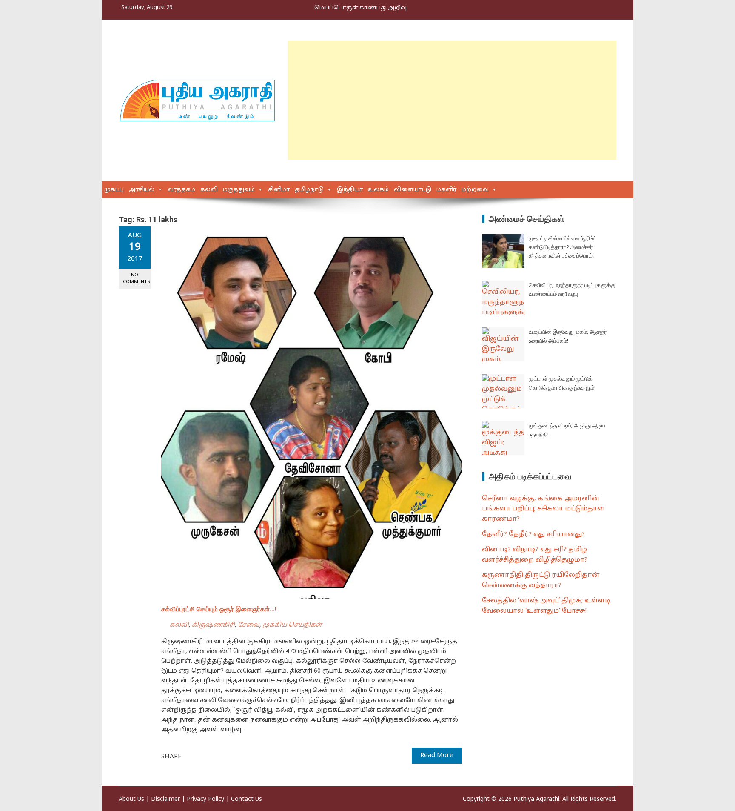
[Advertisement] (452, 100)
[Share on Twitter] (200, 756)
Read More (436, 755)
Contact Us (246, 799)
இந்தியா (350, 189)
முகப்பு (114, 189)
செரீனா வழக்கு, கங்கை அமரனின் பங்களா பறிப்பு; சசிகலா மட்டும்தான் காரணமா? (543, 509)
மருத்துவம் (239, 189)
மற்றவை (475, 189)
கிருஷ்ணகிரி (213, 625)
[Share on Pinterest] (209, 756)
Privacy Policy (205, 799)
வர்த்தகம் (181, 189)
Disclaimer (165, 799)
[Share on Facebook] (190, 756)
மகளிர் (446, 189)
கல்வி (209, 189)
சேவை (248, 625)
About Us (131, 799)
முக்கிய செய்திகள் (292, 625)
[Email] (218, 756)
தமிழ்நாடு (309, 189)
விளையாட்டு (412, 189)
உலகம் (378, 189)
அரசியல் (141, 189)
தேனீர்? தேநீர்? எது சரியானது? (533, 534)
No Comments (136, 278)
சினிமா (279, 189)
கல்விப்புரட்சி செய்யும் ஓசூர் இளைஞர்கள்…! (218, 609)
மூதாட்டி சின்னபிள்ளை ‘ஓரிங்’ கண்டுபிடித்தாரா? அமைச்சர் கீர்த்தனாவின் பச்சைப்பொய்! (562, 247)
